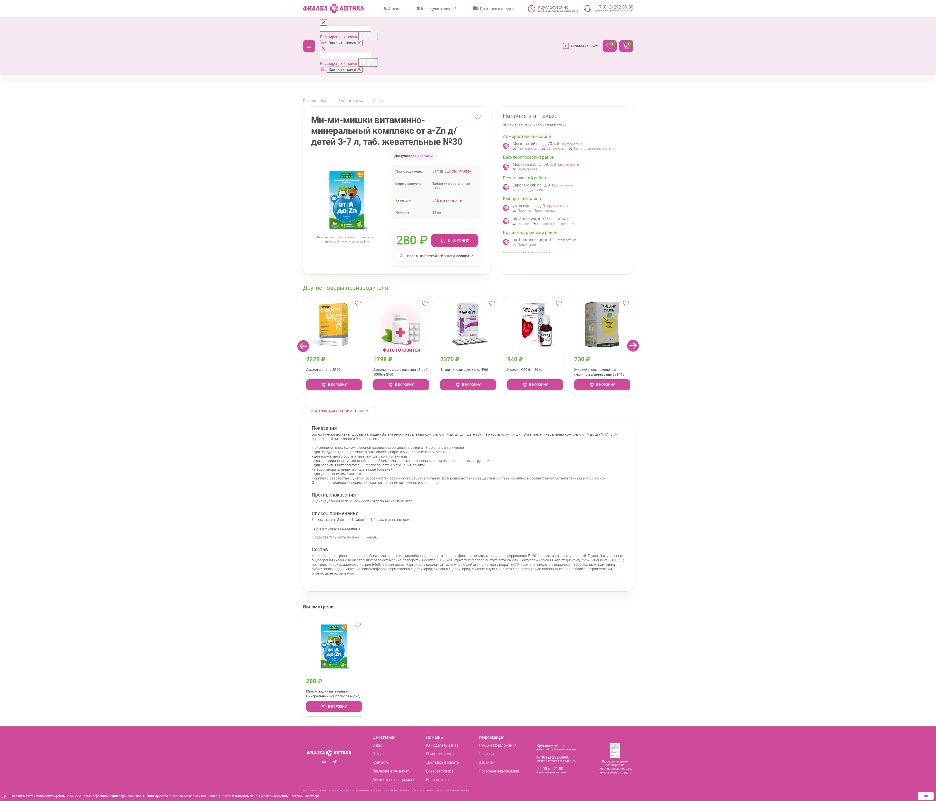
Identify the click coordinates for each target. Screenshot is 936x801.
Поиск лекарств (439, 754)
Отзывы (379, 754)
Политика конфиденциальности (443, 791)
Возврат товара (439, 771)
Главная (309, 101)
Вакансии (487, 762)
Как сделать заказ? (438, 9)
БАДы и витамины (353, 101)
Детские (379, 101)
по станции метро (552, 124)
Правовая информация (499, 771)
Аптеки (394, 9)
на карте (509, 124)
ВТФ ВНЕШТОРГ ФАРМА (451, 171)
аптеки (449, 256)
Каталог (309, 46)
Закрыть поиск (343, 43)
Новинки (486, 754)
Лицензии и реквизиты (391, 771)
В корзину (458, 240)
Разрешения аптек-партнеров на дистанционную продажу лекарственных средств (615, 767)
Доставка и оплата (497, 9)
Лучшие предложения (497, 745)
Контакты (381, 762)
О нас (377, 745)
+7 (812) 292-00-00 (552, 757)
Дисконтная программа (393, 779)
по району (527, 124)
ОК (926, 796)
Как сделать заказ (442, 745)
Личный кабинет (584, 46)
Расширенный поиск (339, 37)
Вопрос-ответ (437, 779)
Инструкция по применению (339, 410)
